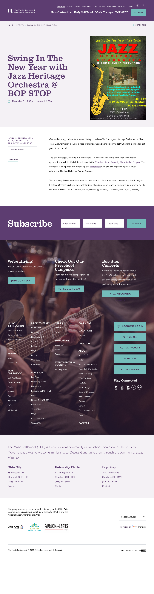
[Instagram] (122, 387)
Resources (12, 353)
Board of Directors (86, 391)
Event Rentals (99, 6)
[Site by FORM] (133, 550)
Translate (142, 526)
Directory (122, 6)
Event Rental (36, 386)
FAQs (10, 357)
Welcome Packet (14, 339)
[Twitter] (133, 387)
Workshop (35, 359)
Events (20, 25)
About (70, 6)
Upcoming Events (38, 381)
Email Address (69, 222)
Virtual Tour (36, 409)
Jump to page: (15, 325)
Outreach (11, 348)
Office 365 (130, 337)
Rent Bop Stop (61, 369)
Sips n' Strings (84, 387)
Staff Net (130, 358)
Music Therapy (104, 12)
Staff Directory (84, 396)
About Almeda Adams (88, 364)
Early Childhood (83, 12)
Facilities (11, 391)
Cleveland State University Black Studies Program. (118, 162)
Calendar (61, 6)
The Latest (83, 382)
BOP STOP (121, 12)
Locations (111, 6)
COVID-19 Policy (38, 418)
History (82, 359)
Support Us (86, 6)
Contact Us (12, 362)
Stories (57, 349)
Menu (33, 395)
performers (95, 166)
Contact (82, 405)
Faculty (10, 344)
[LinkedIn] (128, 387)
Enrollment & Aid (15, 334)
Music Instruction (61, 12)
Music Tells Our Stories (88, 368)
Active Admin (130, 369)
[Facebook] (116, 387)
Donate (138, 12)
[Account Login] (137, 5)
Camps (77, 6)
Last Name (112, 222)
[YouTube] (139, 387)
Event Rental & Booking (65, 363)
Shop (131, 6)
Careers (82, 401)
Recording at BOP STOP (41, 390)
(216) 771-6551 (109, 481)
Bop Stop (37, 372)
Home (10, 25)
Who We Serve (85, 378)
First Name (90, 222)
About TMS (83, 355)
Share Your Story (85, 373)
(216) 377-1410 (15, 481)
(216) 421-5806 (62, 481)
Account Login (131, 326)
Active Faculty (130, 347)
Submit (136, 223)
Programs (35, 332)
